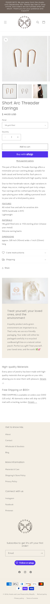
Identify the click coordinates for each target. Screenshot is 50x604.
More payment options (25, 161)
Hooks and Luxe (14, 594)
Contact (8, 440)
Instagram (9, 498)
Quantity (5, 132)
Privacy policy (19, 598)
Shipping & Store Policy (15, 475)
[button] (5, 22)
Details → (32, 402)
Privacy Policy (11, 481)
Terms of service (32, 598)
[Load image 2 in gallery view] (25, 91)
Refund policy (42, 594)
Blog (7, 452)
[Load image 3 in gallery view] (40, 91)
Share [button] (7, 268)
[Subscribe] (42, 553)
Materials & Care (12, 469)
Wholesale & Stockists (14, 446)
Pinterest (9, 510)
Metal (4, 120)
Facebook (9, 504)
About (8, 434)
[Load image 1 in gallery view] (10, 91)
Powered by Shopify (28, 594)
